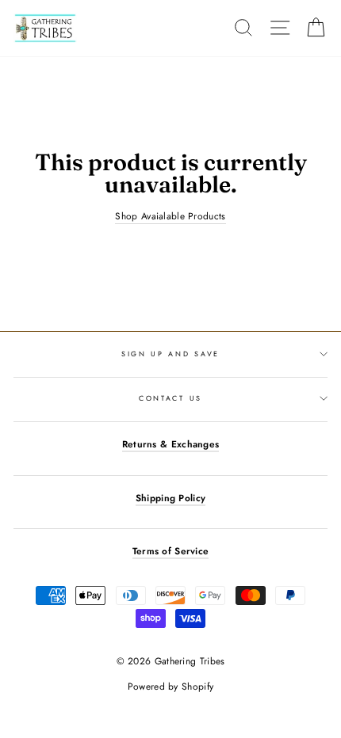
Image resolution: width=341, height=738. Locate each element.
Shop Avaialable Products (170, 216)
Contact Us (170, 398)
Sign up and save (170, 353)
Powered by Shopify (170, 686)
